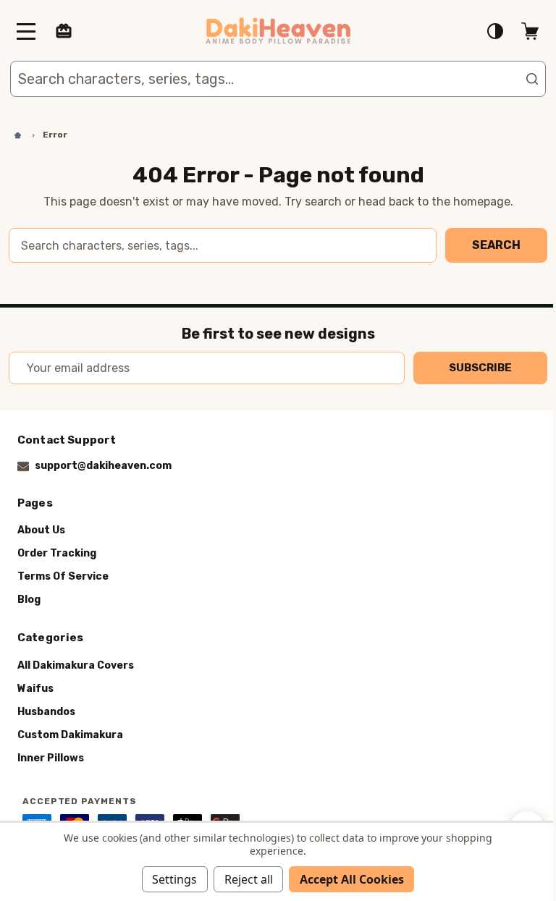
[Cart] (530, 31)
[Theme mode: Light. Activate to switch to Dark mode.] (495, 31)
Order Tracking (56, 553)
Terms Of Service (63, 576)
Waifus (35, 688)
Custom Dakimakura (70, 734)
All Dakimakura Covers (75, 665)
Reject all (248, 879)
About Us (41, 530)
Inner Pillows (50, 757)
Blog (29, 599)
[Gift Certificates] (64, 31)
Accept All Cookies (352, 879)
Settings (174, 879)
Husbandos (46, 711)
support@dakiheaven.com (103, 466)
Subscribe (480, 367)
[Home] (17, 135)
